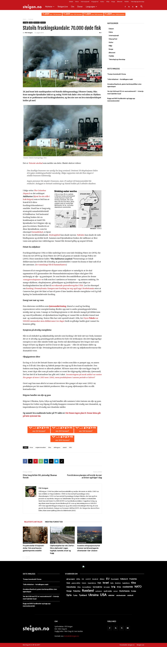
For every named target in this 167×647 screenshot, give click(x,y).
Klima (79, 587)
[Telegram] (56, 461)
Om (72, 6)
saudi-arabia (108, 591)
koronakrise (97, 587)
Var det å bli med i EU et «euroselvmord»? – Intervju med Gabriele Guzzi (125, 92)
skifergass (57, 447)
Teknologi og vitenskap (137, 1)
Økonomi (119, 1)
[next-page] (27, 557)
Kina (133, 582)
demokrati (95, 579)
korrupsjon (107, 587)
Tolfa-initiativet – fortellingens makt (120, 79)
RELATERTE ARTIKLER (33, 522)
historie (84, 583)
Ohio (49, 447)
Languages (90, 6)
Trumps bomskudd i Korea (116, 74)
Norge (113, 1)
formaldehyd (37, 232)
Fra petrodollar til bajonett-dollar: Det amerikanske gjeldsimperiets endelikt (33, 548)
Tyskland (83, 595)
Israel (106, 582)
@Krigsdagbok (70, 579)
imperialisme (92, 583)
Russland (88, 590)
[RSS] (129, 6)
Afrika (78, 579)
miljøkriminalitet (40, 447)
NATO (138, 586)
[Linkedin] (46, 461)
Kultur (102, 1)
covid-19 (88, 579)
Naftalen (80, 235)
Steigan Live (63, 6)
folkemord (124, 579)
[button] (141, 7)
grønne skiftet (76, 583)
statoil (65, 447)
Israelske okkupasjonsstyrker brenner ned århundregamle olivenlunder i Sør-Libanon (88, 548)
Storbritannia (124, 591)
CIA (83, 579)
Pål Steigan (29, 32)
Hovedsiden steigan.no (127, 645)
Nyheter (48, 6)
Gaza (68, 583)
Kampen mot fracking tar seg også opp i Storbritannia (70, 288)
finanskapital (115, 579)
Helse (77, 1)
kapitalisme (126, 583)
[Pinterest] (35, 461)
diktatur (102, 579)
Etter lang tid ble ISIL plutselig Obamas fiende (40, 476)
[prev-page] (24, 557)
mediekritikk (128, 587)
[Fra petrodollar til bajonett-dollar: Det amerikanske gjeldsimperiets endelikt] (35, 535)
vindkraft (130, 595)
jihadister (118, 583)
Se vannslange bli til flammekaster (51, 265)
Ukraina (93, 595)
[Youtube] (136, 6)
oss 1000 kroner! (118, 14)
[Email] (51, 461)
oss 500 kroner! (97, 14)
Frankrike (133, 579)
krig (113, 586)
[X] (132, 6)
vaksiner (111, 595)
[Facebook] (125, 6)
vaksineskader (121, 595)
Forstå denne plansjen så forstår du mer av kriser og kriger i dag (84, 476)
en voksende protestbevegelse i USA (67, 285)
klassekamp (71, 587)
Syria (68, 595)
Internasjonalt (85, 1)
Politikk (127, 1)
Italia (111, 583)
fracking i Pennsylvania (36, 288)
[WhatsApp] (41, 461)
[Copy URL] (61, 461)
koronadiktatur (86, 587)
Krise (31, 447)
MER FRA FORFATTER (54, 522)
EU (107, 578)
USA (70, 447)
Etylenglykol (55, 235)
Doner (80, 6)
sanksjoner (98, 591)
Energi (52, 542)
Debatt (71, 1)
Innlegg (25, 22)
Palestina (76, 591)
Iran (99, 583)
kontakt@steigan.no (71, 636)
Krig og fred (94, 1)
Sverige (133, 591)
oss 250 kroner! (76, 14)
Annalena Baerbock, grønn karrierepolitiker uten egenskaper (124, 85)
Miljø (107, 1)
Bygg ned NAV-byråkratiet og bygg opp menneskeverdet (121, 99)
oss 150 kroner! (55, 14)
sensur (115, 591)
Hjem (24, 19)
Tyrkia (75, 595)
